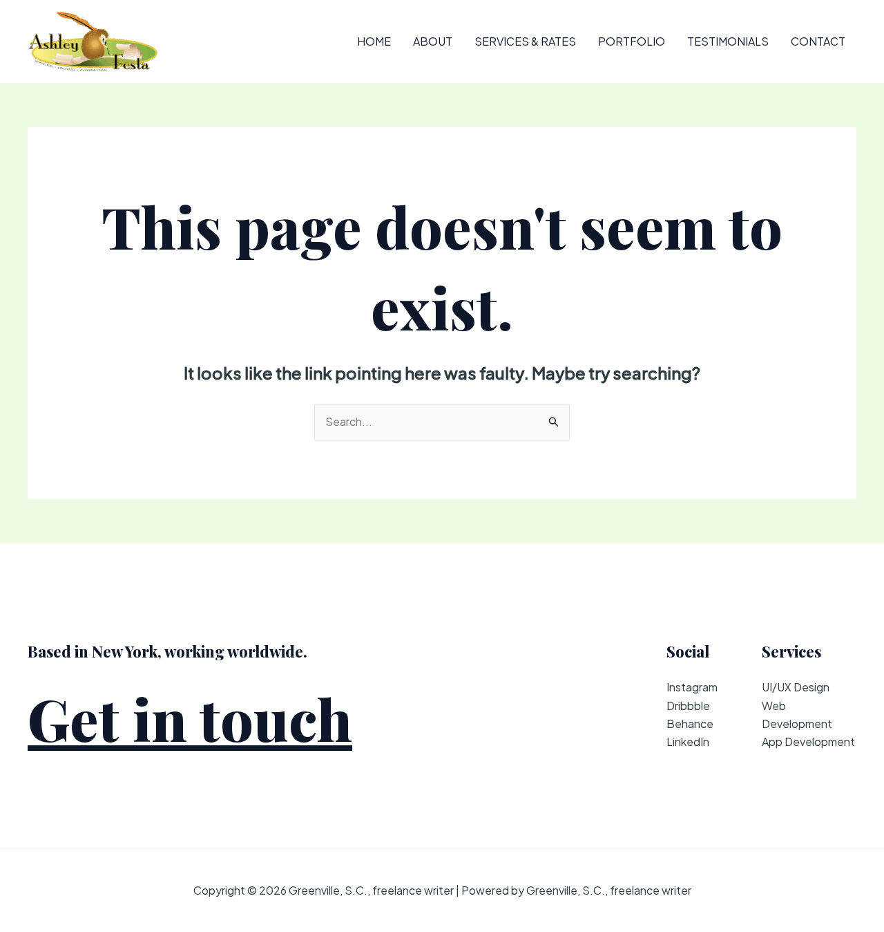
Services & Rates (525, 41)
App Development (808, 741)
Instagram (692, 687)
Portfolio (631, 41)
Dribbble (688, 705)
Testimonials (728, 41)
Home (374, 41)
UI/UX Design (795, 687)
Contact (818, 41)
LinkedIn (687, 741)
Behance (689, 723)
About (432, 41)
